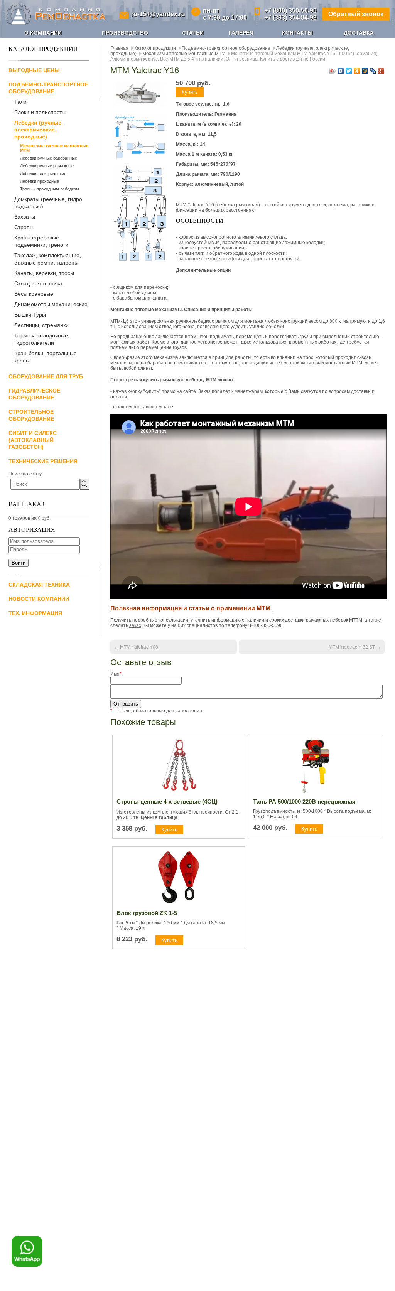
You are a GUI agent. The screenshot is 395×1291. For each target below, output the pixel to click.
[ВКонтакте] (341, 71)
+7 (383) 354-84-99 (290, 17)
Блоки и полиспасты (40, 112)
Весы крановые (33, 294)
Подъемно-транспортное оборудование (226, 48)
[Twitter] (349, 71)
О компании (43, 33)
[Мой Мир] (365, 71)
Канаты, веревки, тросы (44, 273)
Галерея (241, 33)
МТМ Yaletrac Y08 (139, 647)
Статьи (193, 33)
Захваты (24, 217)
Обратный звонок (355, 14)
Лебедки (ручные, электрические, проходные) (38, 130)
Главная (119, 48)
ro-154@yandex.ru (158, 14)
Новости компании (38, 599)
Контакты (297, 33)
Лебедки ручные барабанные (48, 158)
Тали (20, 102)
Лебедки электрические (43, 173)
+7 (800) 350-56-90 (290, 10)
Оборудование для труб (45, 376)
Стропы (24, 227)
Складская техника (38, 283)
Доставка (359, 33)
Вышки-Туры (30, 315)
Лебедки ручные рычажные (47, 165)
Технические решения (43, 461)
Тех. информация (35, 613)
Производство (125, 33)
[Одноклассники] (357, 71)
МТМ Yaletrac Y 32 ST (352, 647)
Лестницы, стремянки (41, 325)
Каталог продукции (155, 48)
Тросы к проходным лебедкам (49, 189)
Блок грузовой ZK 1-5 (146, 913)
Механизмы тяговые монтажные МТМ (54, 148)
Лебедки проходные (39, 181)
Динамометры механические (51, 304)
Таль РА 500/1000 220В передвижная (304, 801)
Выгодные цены (34, 70)
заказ (135, 625)
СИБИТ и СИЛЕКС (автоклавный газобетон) (32, 440)
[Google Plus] (381, 71)
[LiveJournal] (373, 71)
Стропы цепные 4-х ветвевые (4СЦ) (167, 801)
